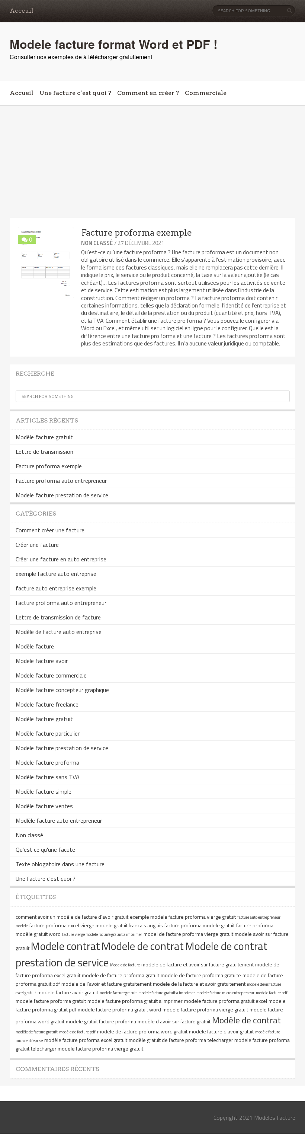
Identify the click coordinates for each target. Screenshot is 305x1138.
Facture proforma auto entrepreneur (61, 480)
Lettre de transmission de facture (58, 617)
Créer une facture (37, 544)
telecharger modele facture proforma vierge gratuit (87, 1048)
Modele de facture (125, 965)
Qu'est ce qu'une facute (45, 849)
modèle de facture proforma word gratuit (142, 1031)
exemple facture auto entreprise (56, 573)
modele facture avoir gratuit (68, 992)
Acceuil (21, 10)
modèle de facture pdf (77, 1032)
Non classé (97, 243)
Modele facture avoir (42, 660)
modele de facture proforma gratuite (201, 975)
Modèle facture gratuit (44, 437)
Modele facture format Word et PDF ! (114, 43)
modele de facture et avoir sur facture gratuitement (197, 964)
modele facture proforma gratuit (51, 1001)
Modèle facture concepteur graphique (62, 689)
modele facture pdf (272, 993)
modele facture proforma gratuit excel (225, 1001)
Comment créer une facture (50, 530)
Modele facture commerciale (51, 675)
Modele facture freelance (47, 704)
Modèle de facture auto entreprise (59, 631)
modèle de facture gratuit (37, 1032)
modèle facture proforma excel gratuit (85, 1040)
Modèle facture (35, 646)
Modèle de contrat (246, 1020)
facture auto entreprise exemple (56, 588)
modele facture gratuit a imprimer (166, 993)
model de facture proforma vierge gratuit (188, 934)
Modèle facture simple (43, 791)
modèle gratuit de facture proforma (167, 1040)
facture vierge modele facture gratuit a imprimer (102, 934)
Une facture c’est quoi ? (75, 92)
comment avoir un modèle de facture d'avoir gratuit (72, 917)
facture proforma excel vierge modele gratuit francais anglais (96, 925)
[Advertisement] (152, 162)
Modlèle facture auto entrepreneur (59, 820)
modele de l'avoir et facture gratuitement (106, 984)
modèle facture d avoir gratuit (221, 1031)
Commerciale (206, 92)
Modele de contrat (143, 946)
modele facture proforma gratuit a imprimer (135, 1001)
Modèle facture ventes (44, 805)
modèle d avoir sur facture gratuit (174, 1021)
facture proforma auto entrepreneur (61, 602)
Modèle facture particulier (48, 733)
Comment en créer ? (148, 92)
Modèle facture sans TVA (48, 776)
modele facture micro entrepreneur (225, 993)
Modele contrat (65, 946)
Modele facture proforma (47, 762)
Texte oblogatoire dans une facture (60, 864)
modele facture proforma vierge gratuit (205, 1009)
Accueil (21, 92)
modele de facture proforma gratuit (120, 975)
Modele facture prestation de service (62, 495)
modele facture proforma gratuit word (119, 1009)
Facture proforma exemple (136, 232)
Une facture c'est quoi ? (46, 878)
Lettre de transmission (44, 451)
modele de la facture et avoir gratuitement (199, 984)
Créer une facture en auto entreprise (61, 559)
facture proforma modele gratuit (199, 925)
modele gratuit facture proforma (101, 1021)
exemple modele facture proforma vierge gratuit (183, 917)
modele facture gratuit (118, 993)
